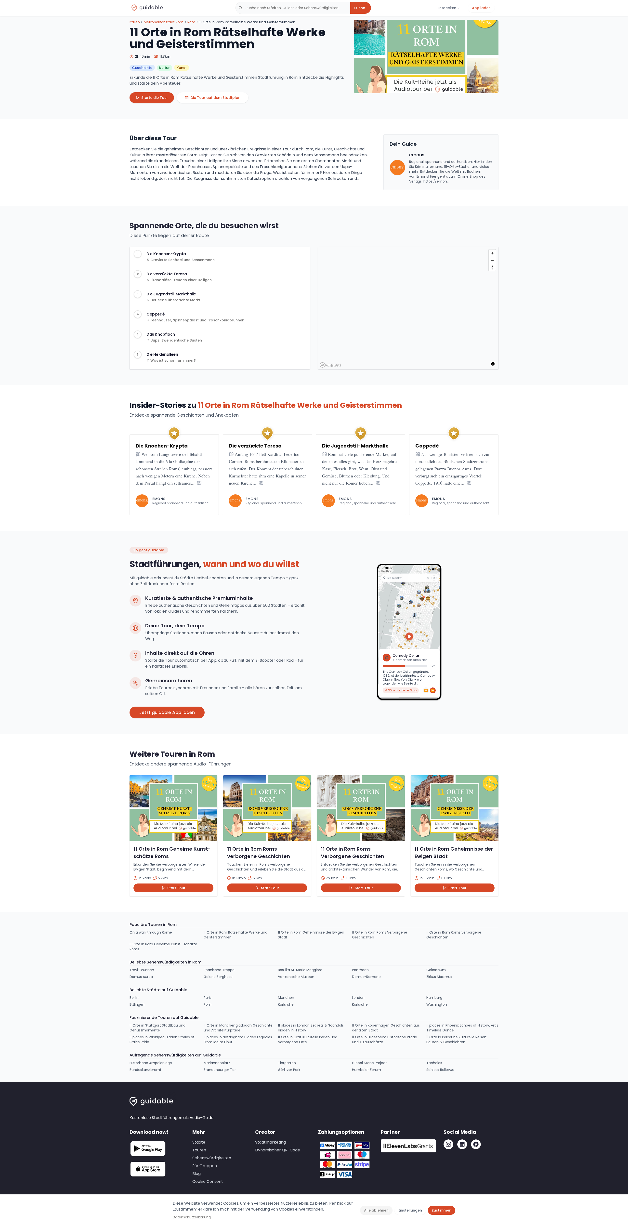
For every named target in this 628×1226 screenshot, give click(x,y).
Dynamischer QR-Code (277, 1150)
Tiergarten (287, 1062)
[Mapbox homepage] (330, 365)
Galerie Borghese (218, 976)
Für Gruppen (204, 1166)
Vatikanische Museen (296, 976)
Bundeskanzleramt (145, 1069)
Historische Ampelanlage (151, 1062)
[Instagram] (448, 1144)
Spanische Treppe (219, 969)
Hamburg (434, 997)
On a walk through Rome (151, 932)
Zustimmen (441, 1210)
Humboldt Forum (366, 1069)
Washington (436, 1004)
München (286, 997)
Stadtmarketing (270, 1142)
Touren (199, 1150)
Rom (191, 22)
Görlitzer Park (289, 1069)
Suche (359, 7)
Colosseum (436, 969)
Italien (135, 22)
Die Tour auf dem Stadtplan (215, 97)
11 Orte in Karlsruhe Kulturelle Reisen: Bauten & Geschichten (456, 1039)
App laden (481, 7)
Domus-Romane (366, 976)
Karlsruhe (286, 1004)
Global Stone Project (369, 1062)
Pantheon (360, 969)
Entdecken (447, 7)
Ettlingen (137, 1004)
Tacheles (434, 1062)
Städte (198, 1142)
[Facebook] (476, 1144)
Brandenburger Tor (220, 1069)
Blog (196, 1173)
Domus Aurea (141, 976)
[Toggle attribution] (493, 364)
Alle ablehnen (376, 1210)
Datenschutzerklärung (192, 1217)
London (358, 997)
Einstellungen (410, 1210)
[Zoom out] (492, 260)
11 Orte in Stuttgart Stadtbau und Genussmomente (157, 1028)
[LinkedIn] (462, 1144)
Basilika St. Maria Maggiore (300, 969)
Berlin (134, 997)
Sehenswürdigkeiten (211, 1158)
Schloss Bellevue (440, 1069)
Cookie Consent (207, 1181)
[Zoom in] (492, 253)
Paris (207, 997)
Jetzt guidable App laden (167, 712)
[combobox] (293, 8)
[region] (408, 308)
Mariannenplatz (217, 1062)
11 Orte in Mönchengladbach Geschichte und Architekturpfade (238, 1028)
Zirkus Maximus (439, 976)
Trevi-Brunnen (142, 969)
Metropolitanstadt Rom (163, 22)
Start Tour (176, 887)
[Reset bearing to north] (492, 267)
